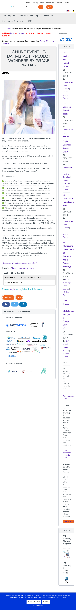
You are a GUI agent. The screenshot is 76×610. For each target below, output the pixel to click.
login (12, 289)
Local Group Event (66, 95)
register (21, 33)
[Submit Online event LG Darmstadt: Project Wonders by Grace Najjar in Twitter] (15, 304)
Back (19, 297)
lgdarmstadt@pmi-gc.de (23, 268)
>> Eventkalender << (69, 396)
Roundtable (68, 82)
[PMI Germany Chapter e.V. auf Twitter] (66, 581)
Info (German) (38, 606)
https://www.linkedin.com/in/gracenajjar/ (19, 263)
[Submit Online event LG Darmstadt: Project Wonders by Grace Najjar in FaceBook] (6, 304)
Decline (46, 602)
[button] (29, 311)
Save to (7, 297)
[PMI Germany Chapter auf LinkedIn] (66, 578)
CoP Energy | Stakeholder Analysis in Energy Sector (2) (68, 314)
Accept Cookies (34, 602)
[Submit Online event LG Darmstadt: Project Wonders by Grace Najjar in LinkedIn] (23, 304)
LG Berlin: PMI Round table (66, 59)
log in (12, 33)
